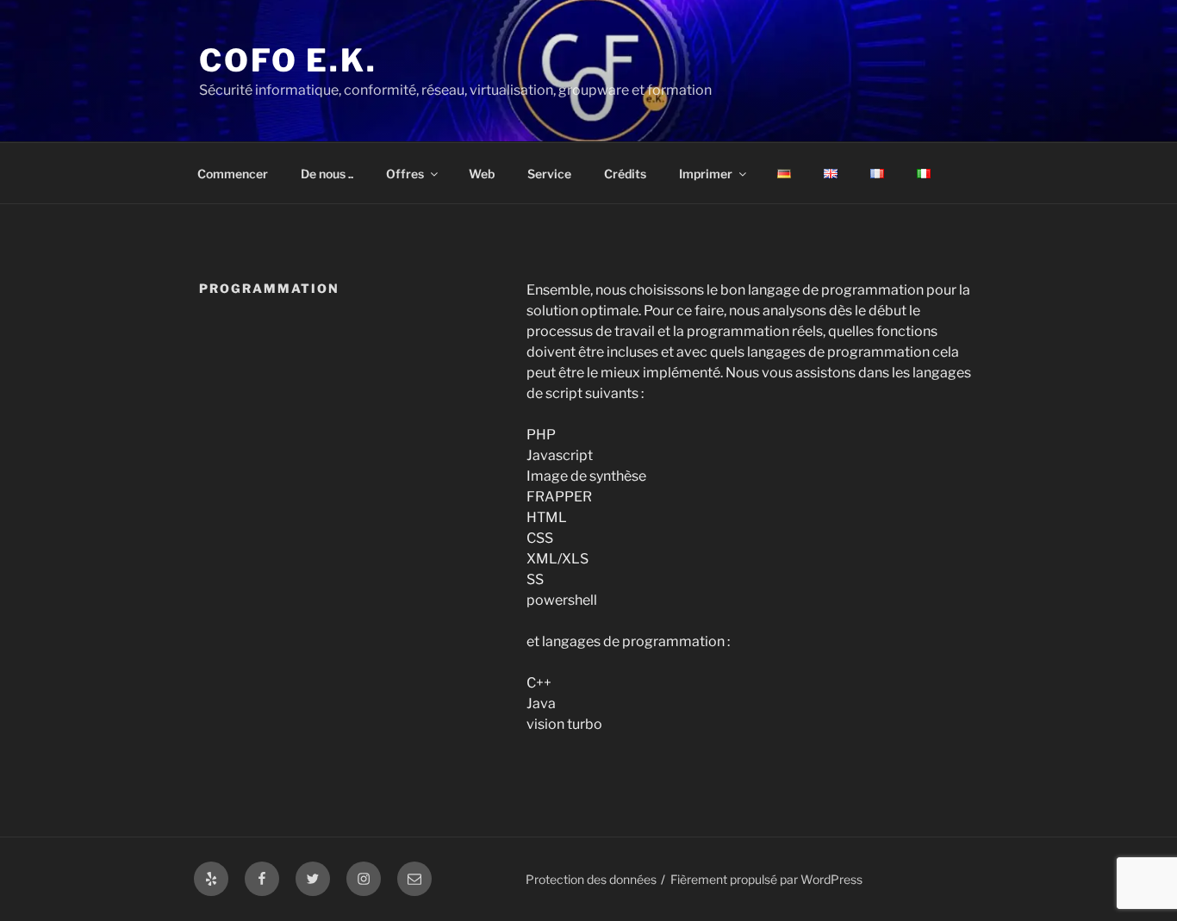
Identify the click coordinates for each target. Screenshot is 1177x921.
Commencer (232, 173)
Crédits (625, 173)
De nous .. (327, 173)
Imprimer (705, 173)
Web (482, 173)
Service (549, 173)
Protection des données (591, 879)
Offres (405, 173)
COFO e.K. (288, 60)
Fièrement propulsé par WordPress (766, 879)
